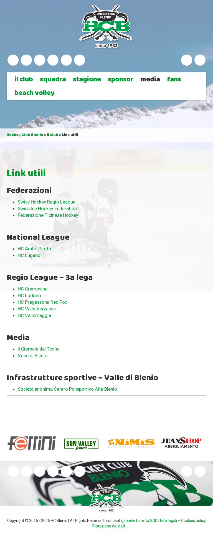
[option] (32, 443)
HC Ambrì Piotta (34, 248)
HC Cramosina (32, 289)
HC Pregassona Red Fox (42, 302)
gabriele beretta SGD (139, 520)
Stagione (87, 80)
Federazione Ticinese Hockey (48, 215)
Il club (23, 80)
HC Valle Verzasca (37, 308)
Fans (174, 80)
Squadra (53, 80)
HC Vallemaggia (34, 315)
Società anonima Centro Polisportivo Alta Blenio (67, 389)
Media (150, 80)
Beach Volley (34, 94)
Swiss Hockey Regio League (46, 202)
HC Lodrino (29, 295)
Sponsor (120, 80)
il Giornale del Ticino (39, 349)
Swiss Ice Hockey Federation (47, 208)
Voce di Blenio (32, 355)
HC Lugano (29, 255)
